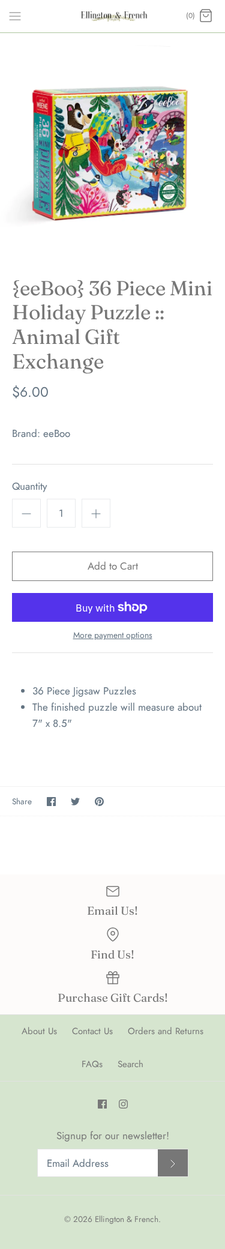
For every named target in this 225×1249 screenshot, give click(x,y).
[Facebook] (102, 1104)
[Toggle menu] (15, 16)
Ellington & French (126, 1219)
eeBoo (56, 433)
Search (130, 1064)
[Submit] (173, 1162)
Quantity (29, 486)
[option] (112, 145)
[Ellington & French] (112, 16)
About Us (39, 1031)
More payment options (112, 635)
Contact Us (92, 1031)
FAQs (92, 1064)
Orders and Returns (165, 1031)
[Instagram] (123, 1104)
